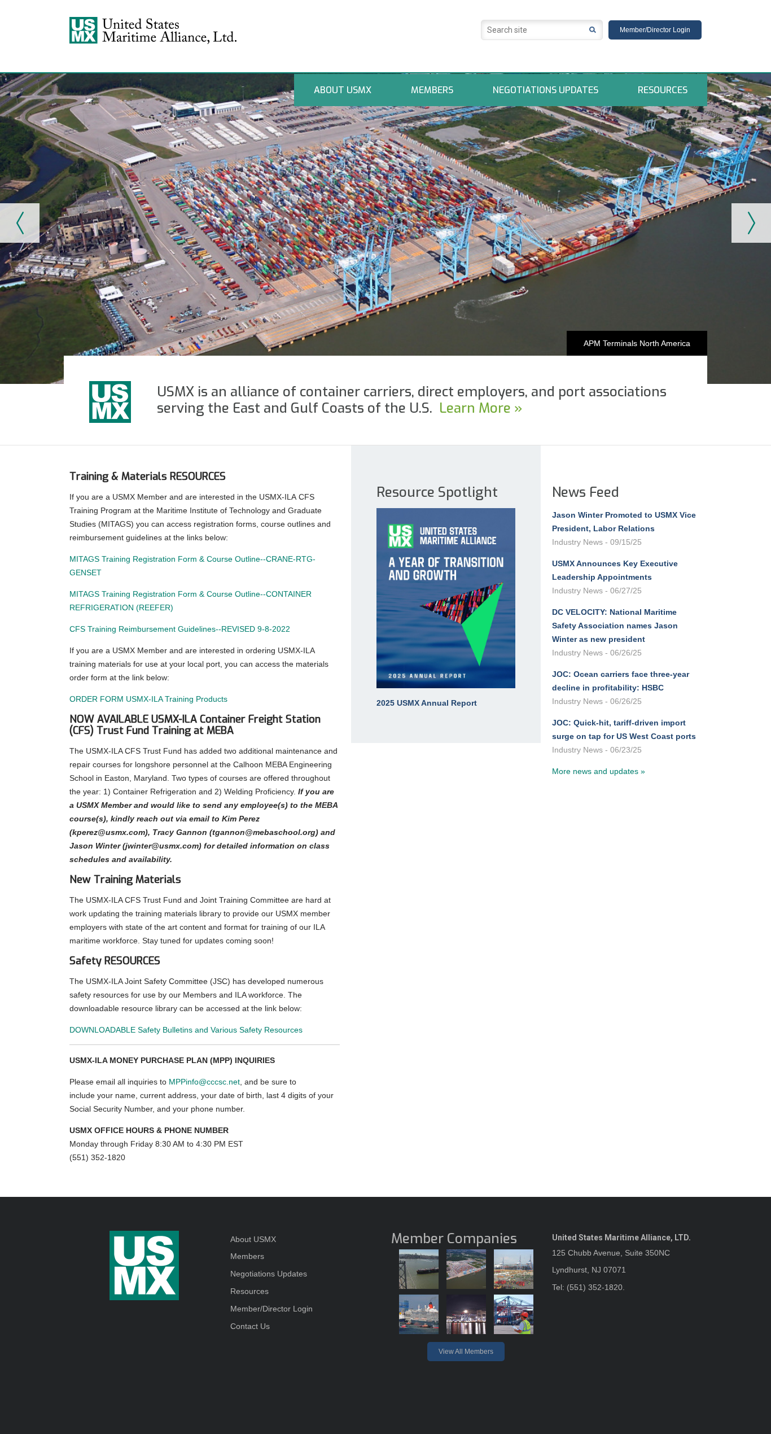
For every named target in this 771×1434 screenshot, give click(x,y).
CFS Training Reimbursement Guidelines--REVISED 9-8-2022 (179, 628)
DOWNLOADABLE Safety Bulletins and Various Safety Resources (186, 1029)
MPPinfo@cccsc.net (204, 1081)
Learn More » (481, 408)
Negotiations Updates (545, 90)
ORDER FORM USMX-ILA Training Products (148, 698)
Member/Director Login (655, 30)
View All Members (466, 1352)
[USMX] (224, 30)
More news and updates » (598, 771)
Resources (662, 90)
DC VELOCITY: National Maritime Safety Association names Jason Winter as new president (615, 625)
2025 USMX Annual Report (426, 702)
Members (432, 90)
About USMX (342, 90)
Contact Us (250, 1326)
